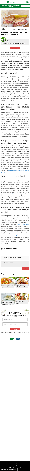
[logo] (11, 2)
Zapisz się (15, 329)
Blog (9, 8)
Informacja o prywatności (15, 467)
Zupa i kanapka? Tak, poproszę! (7, 285)
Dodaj (25, 269)
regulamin (15, 465)
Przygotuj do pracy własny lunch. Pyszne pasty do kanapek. (7, 303)
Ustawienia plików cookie (8, 469)
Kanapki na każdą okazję (20, 302)
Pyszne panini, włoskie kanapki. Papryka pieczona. (21, 286)
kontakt (15, 463)
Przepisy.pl (4, 8)
